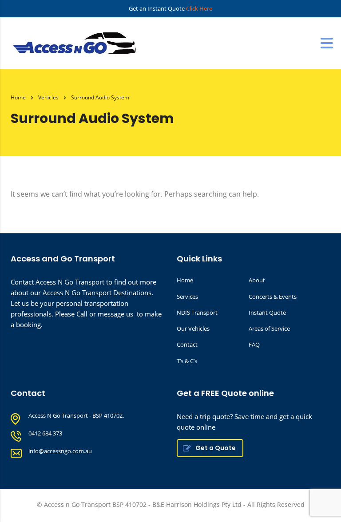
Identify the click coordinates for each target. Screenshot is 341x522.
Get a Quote (215, 447)
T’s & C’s (187, 360)
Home (18, 97)
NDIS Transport (197, 312)
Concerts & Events (273, 296)
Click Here (199, 8)
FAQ (254, 344)
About (257, 280)
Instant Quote (267, 312)
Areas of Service (269, 328)
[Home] (77, 42)
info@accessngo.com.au (60, 451)
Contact (187, 344)
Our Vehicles (193, 328)
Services (187, 296)
